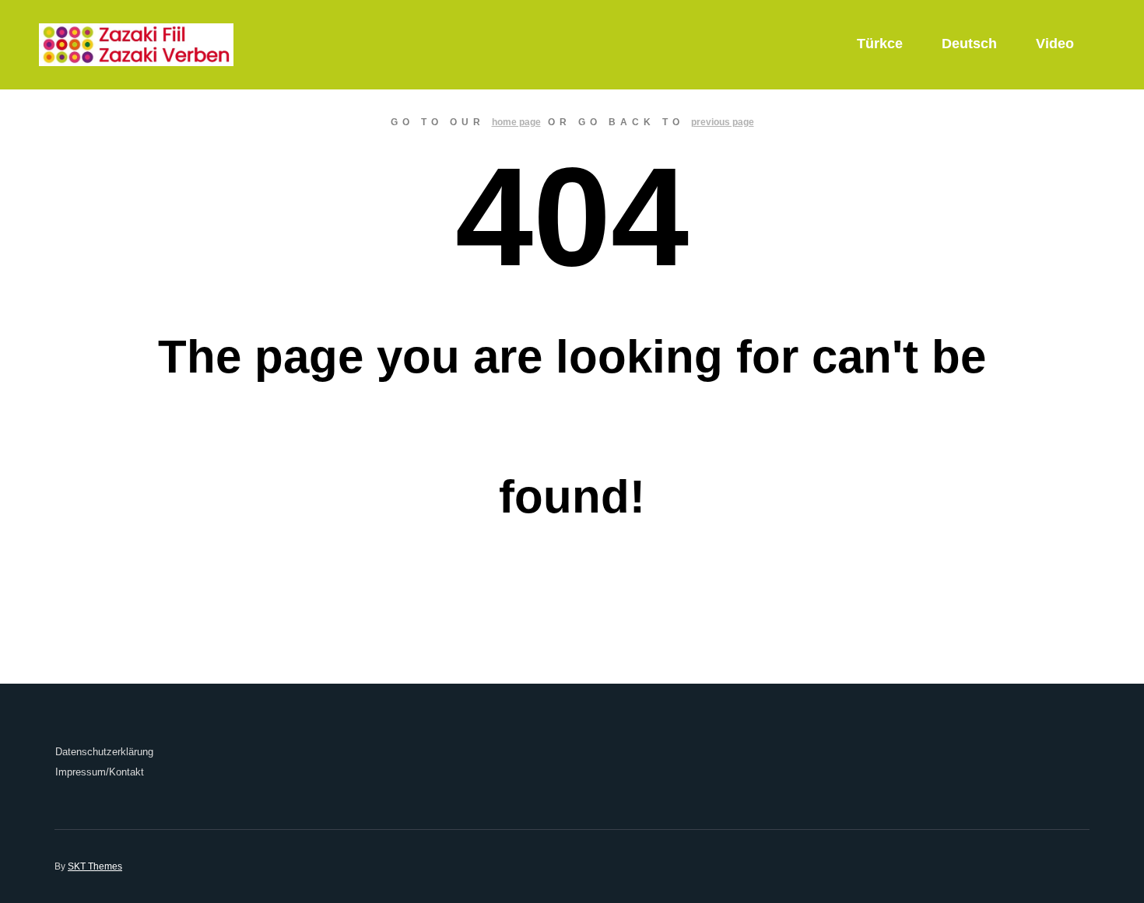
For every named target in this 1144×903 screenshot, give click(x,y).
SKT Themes (95, 866)
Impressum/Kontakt (99, 772)
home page (516, 122)
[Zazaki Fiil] (136, 44)
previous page (722, 122)
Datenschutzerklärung (104, 752)
